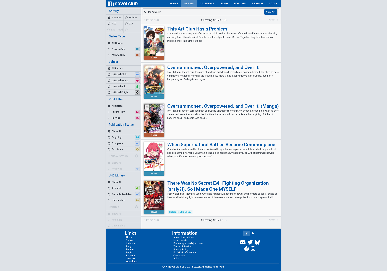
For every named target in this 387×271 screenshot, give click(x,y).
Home (129, 237)
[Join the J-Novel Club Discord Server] (243, 242)
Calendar (130, 243)
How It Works (180, 240)
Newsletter (132, 261)
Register (130, 255)
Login (129, 252)
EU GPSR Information (184, 252)
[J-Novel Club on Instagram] (253, 248)
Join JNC (131, 258)
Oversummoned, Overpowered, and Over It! (213, 67)
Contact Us (179, 255)
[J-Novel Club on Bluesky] (257, 242)
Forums (130, 249)
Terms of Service (182, 246)
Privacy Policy (180, 249)
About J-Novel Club (183, 237)
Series (129, 240)
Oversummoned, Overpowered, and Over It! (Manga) (223, 106)
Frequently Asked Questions (188, 243)
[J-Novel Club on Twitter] (250, 242)
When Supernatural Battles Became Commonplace (221, 144)
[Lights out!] (253, 233)
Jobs (176, 258)
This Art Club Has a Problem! (198, 29)
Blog (128, 246)
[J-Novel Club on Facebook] (246, 248)
